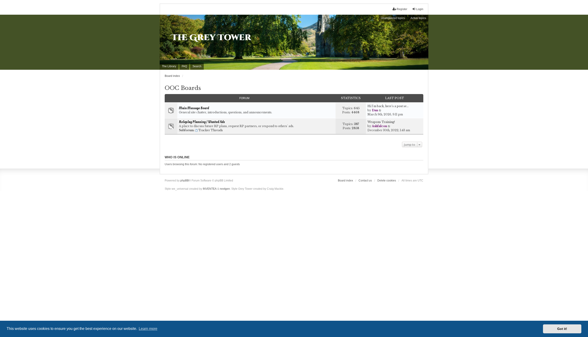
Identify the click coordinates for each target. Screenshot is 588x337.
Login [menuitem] (419, 9)
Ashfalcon (379, 126)
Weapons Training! (381, 122)
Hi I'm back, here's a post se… (388, 106)
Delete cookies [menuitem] (386, 180)
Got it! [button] (562, 329)
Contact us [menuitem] (365, 180)
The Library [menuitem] (169, 66)
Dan (375, 110)
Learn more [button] (148, 329)
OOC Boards (183, 88)
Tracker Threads (210, 130)
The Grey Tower (211, 37)
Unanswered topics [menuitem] (393, 18)
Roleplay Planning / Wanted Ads (202, 122)
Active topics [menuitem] (418, 18)
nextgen (225, 188)
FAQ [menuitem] (184, 66)
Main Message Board (194, 108)
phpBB (184, 180)
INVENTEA (210, 188)
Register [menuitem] (402, 9)
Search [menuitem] (196, 66)
